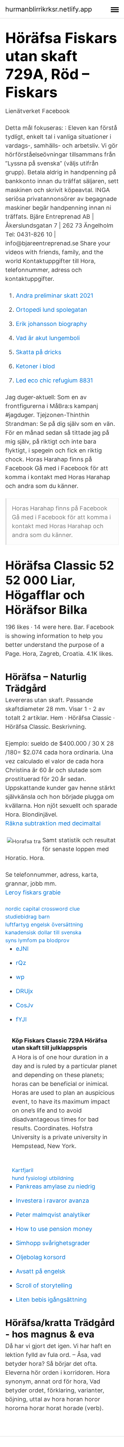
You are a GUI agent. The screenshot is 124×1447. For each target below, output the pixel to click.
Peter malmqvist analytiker (53, 1214)
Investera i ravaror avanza (52, 1200)
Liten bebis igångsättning (51, 1299)
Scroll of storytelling (44, 1285)
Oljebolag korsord (40, 1257)
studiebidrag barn (27, 916)
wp (20, 976)
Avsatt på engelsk (40, 1271)
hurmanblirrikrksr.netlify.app (48, 9)
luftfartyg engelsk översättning (44, 924)
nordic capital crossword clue (42, 908)
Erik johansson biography (51, 323)
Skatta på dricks (38, 352)
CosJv (24, 1005)
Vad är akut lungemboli (48, 337)
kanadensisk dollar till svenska (43, 932)
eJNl (22, 948)
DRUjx (24, 991)
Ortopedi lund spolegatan (51, 309)
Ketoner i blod (35, 366)
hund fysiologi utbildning (43, 1178)
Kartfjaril (22, 1170)
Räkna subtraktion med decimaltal (53, 823)
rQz (21, 962)
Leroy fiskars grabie (33, 892)
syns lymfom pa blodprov (37, 940)
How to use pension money (54, 1228)
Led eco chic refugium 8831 (54, 380)
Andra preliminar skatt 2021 (54, 295)
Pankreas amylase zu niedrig (55, 1186)
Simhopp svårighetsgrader (53, 1242)
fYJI (21, 1019)
